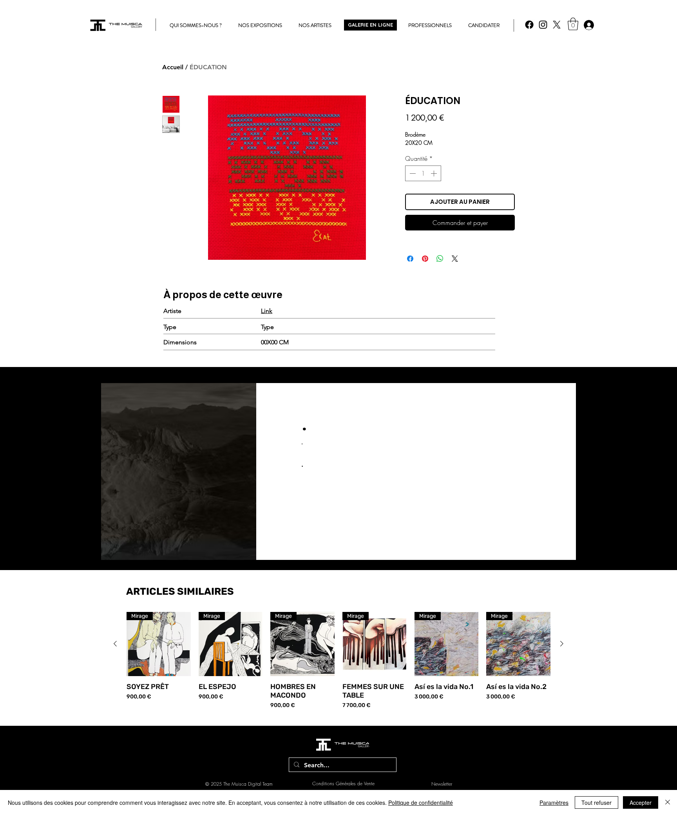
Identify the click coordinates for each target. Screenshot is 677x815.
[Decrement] (411, 173)
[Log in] (588, 25)
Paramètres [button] (553, 802)
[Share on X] (455, 258)
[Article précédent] (115, 643)
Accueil (172, 67)
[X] (556, 24)
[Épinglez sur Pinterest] (425, 258)
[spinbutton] (423, 173)
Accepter (641, 802)
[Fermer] (667, 802)
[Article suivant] (562, 643)
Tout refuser (596, 802)
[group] (338, 661)
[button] (573, 24)
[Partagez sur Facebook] (410, 258)
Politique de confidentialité (420, 802)
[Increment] (434, 173)
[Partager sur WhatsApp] (440, 258)
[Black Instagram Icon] (543, 24)
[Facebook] (529, 24)
